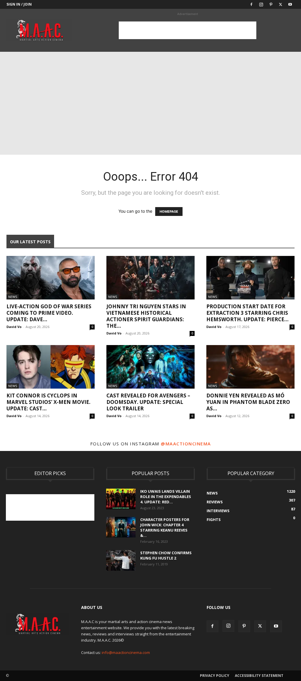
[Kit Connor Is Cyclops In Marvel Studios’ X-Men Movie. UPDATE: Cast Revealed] (50, 367)
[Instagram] (261, 4)
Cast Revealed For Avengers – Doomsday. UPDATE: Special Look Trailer (148, 402)
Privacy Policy (214, 675)
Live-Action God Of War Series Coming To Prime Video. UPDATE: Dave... (48, 313)
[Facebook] (251, 4)
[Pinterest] (270, 4)
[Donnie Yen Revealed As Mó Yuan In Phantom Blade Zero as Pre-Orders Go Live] (250, 367)
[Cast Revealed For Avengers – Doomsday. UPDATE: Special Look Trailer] (150, 367)
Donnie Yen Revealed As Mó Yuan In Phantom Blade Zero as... (248, 402)
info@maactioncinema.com (126, 652)
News (12, 296)
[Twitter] (280, 4)
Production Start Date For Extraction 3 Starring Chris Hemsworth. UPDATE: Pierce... (247, 313)
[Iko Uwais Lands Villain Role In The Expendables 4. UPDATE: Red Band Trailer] (121, 499)
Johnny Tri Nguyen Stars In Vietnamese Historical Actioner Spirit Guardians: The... (146, 316)
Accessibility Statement (259, 675)
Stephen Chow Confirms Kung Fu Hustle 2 (166, 555)
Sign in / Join (19, 4)
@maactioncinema (186, 444)
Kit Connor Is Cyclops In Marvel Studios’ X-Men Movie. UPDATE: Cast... (48, 402)
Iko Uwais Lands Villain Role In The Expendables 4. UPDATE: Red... (165, 496)
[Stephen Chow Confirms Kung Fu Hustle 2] (121, 560)
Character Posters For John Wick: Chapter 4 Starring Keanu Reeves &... (164, 527)
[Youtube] (290, 4)
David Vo (13, 326)
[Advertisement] (187, 30)
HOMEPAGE (169, 211)
